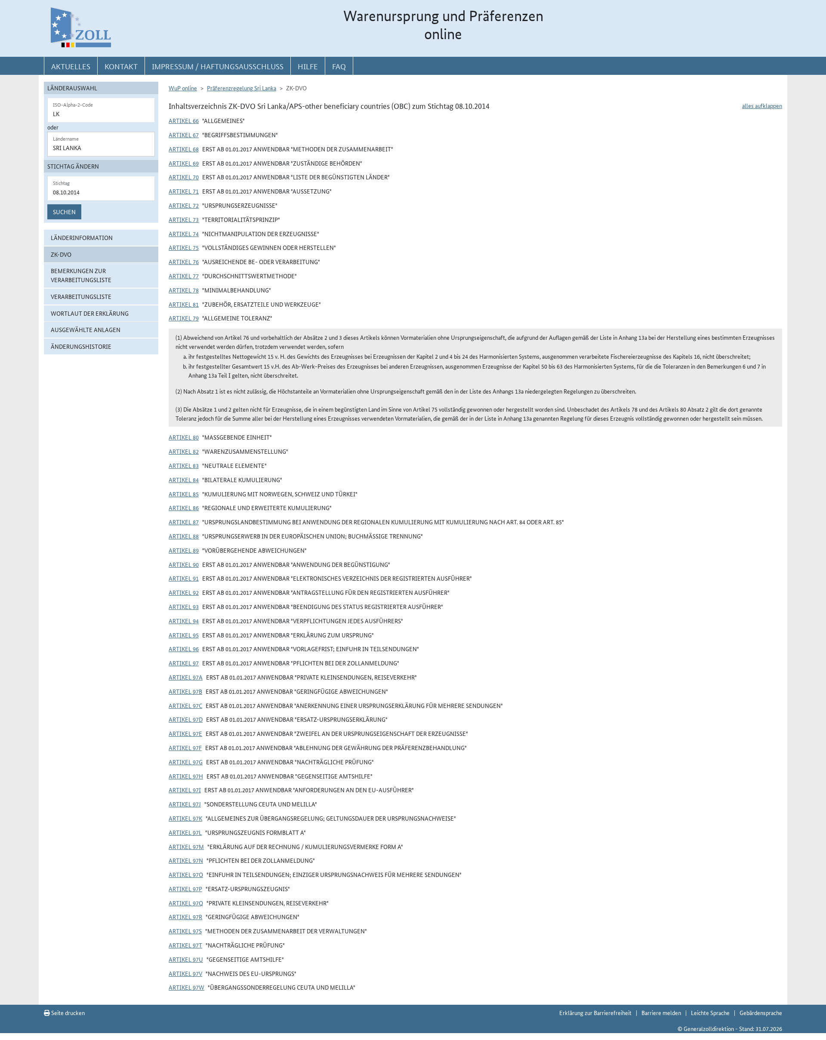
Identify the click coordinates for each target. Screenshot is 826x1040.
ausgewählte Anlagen (85, 329)
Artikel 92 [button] (184, 592)
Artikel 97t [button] (185, 945)
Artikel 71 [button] (184, 191)
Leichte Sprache (710, 1012)
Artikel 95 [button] (184, 635)
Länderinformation (82, 237)
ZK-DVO (61, 254)
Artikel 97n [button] (186, 860)
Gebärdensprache (761, 1012)
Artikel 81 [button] (184, 304)
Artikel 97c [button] (185, 705)
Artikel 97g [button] (186, 761)
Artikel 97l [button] (185, 832)
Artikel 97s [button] (185, 930)
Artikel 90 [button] (184, 564)
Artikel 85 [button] (184, 493)
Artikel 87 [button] (184, 521)
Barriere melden (661, 1012)
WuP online (183, 87)
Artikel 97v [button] (185, 973)
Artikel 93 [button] (184, 606)
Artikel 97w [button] (186, 987)
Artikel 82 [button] (184, 451)
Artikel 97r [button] (185, 916)
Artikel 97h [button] (186, 776)
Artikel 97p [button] (185, 888)
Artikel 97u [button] (186, 959)
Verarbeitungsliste (81, 296)
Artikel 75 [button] (184, 247)
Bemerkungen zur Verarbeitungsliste (81, 275)
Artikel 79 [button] (184, 318)
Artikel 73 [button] (184, 219)
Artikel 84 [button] (184, 479)
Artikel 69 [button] (184, 163)
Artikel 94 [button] (184, 620)
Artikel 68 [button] (184, 149)
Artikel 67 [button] (184, 134)
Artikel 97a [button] (186, 677)
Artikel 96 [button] (184, 648)
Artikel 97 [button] (184, 662)
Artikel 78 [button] (184, 290)
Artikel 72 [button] (184, 205)
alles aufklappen (762, 105)
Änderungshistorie (81, 346)
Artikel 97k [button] (185, 818)
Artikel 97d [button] (186, 719)
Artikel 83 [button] (184, 465)
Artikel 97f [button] (185, 747)
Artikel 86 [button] (184, 507)
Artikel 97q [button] (186, 902)
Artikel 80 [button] (184, 437)
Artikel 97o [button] (186, 874)
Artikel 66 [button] (184, 120)
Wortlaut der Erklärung (90, 313)
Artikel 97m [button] (186, 846)
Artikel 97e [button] (185, 733)
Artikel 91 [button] (184, 578)
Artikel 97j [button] (185, 804)
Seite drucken (67, 1012)
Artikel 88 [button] (184, 536)
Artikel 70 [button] (184, 176)
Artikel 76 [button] (184, 261)
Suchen (64, 211)
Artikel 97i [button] (185, 789)
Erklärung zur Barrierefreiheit (595, 1012)
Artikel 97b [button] (185, 691)
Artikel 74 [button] (184, 233)
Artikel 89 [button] (184, 550)
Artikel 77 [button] (184, 275)
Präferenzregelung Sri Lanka (241, 87)
